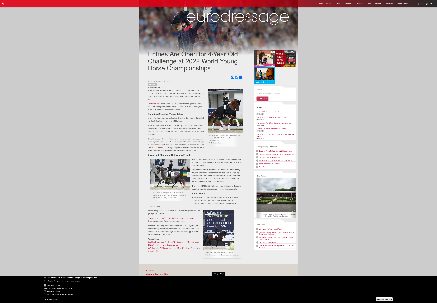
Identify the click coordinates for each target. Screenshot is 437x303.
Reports (348, 3)
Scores (328, 3)
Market (378, 3)
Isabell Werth (159, 145)
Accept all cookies (384, 299)
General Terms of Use (157, 274)
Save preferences (51, 299)
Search (263, 98)
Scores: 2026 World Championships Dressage (272, 129)
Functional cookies (53, 285)
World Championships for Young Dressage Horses (275, 160)
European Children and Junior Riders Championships (276, 154)
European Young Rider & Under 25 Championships (276, 151)
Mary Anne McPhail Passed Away (270, 229)
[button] (259, 198)
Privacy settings (218, 274)
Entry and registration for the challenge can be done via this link (171, 218)
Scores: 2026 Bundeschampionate (268, 112)
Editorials (389, 3)
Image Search (402, 3)
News (338, 3)
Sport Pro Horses (154, 104)
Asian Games (263, 167)
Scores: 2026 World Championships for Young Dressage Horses (275, 135)
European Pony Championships (269, 157)
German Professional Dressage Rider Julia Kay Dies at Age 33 (276, 246)
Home (320, 3)
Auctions (359, 3)
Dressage (152, 84)
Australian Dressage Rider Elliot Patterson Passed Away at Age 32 (276, 238)
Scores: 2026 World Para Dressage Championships (274, 123)
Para (369, 3)
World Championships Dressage (269, 163)
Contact (150, 270)
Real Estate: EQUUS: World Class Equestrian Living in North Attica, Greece (279, 212)
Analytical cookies (53, 291)
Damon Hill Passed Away (267, 242)
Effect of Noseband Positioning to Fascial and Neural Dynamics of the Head (276, 233)
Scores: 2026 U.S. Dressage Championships (271, 117)
